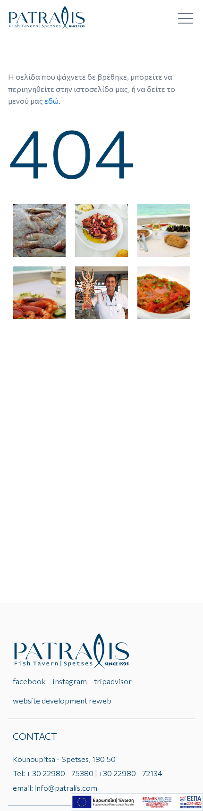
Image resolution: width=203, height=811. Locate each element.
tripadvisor (113, 681)
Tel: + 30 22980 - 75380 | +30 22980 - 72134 (87, 773)
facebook (29, 681)
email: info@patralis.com (55, 787)
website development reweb (62, 700)
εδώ (51, 100)
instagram (70, 681)
